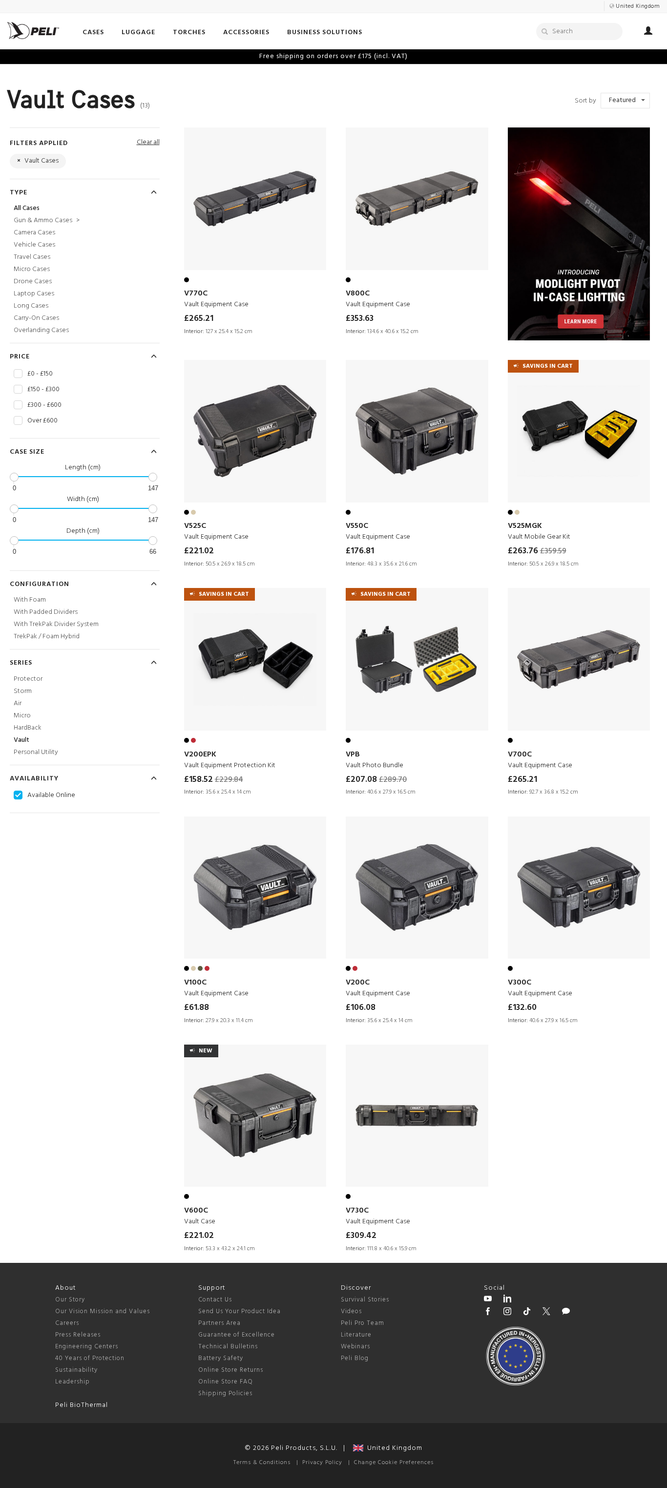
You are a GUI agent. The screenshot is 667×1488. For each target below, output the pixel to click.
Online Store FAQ (225, 1382)
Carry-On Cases (36, 318)
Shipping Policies (225, 1393)
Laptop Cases (34, 293)
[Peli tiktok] (527, 1312)
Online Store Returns (230, 1370)
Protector (28, 679)
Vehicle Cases (34, 245)
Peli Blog (355, 1358)
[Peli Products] (488, 1312)
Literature (356, 1335)
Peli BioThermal (81, 1405)
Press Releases (78, 1335)
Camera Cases (34, 232)
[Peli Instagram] (507, 1312)
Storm (23, 691)
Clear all (148, 142)
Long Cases (31, 306)
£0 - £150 (40, 374)
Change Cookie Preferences (394, 1462)
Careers (67, 1323)
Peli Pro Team (362, 1323)
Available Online (51, 795)
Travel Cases (32, 257)
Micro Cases (32, 269)
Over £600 (42, 421)
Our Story (70, 1300)
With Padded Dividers (46, 612)
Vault (21, 740)
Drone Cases (33, 281)
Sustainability (76, 1370)
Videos (351, 1311)
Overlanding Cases (41, 330)
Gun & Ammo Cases (47, 220)
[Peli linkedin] (507, 1300)
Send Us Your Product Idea (239, 1311)
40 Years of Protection (90, 1358)
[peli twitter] (546, 1312)
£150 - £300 (43, 390)
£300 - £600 (44, 405)
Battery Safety (220, 1358)
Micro (22, 715)
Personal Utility (36, 752)
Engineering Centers (86, 1346)
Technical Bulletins (228, 1346)
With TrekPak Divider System (56, 624)
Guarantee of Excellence (236, 1335)
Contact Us (215, 1300)
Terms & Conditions (262, 1462)
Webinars (355, 1346)
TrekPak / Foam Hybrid (47, 636)
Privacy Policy (322, 1462)
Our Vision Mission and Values (102, 1311)
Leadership (72, 1382)
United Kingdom (392, 1448)
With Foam (30, 600)
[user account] (648, 32)
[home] (33, 30)
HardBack (28, 728)
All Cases (27, 208)
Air (17, 703)
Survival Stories (365, 1300)
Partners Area (219, 1323)
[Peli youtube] (488, 1300)
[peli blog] (566, 1312)
